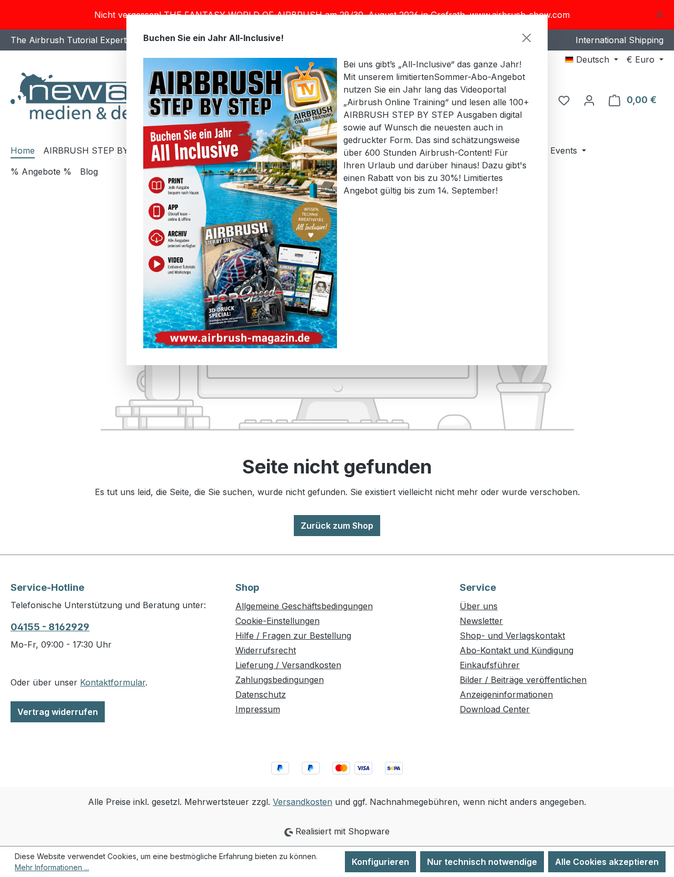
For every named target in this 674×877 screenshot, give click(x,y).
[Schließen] (526, 37)
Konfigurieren (380, 861)
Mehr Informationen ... (52, 867)
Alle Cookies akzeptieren (607, 861)
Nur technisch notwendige (482, 861)
